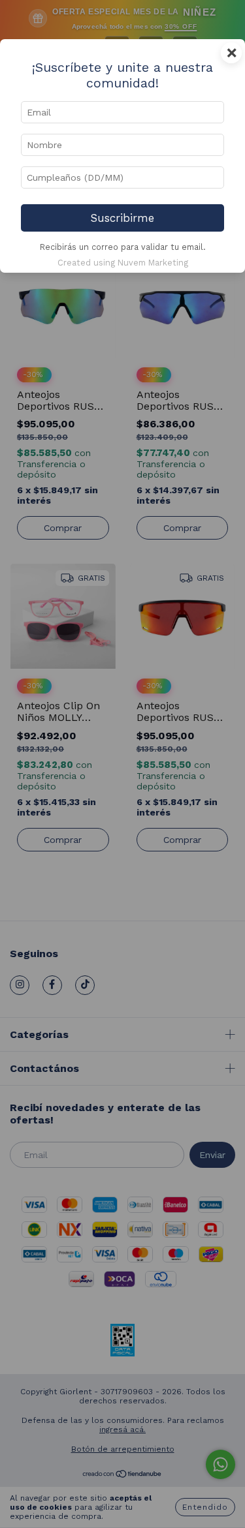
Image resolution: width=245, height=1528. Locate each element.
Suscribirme (122, 217)
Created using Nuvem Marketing (122, 262)
